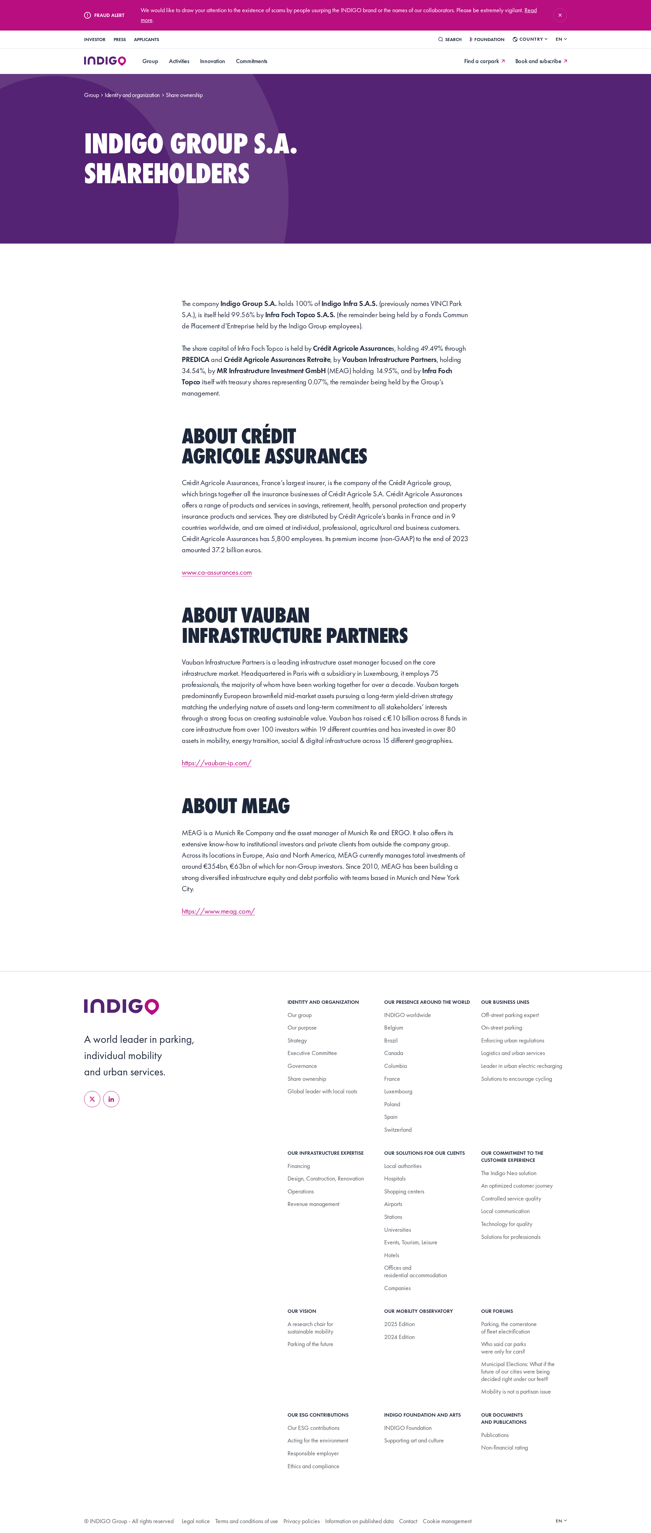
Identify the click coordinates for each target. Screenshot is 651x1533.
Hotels (391, 1255)
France (392, 1078)
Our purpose (302, 1027)
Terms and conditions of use (246, 1521)
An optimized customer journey (517, 1185)
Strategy (297, 1040)
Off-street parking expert (510, 1015)
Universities (397, 1229)
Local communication (505, 1211)
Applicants (146, 39)
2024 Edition (399, 1337)
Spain (390, 1116)
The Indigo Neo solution (508, 1173)
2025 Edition (399, 1324)
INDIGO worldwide (407, 1015)
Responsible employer (313, 1453)
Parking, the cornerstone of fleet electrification (509, 1327)
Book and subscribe (538, 61)
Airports (393, 1204)
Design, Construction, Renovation (326, 1178)
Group (150, 61)
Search (453, 39)
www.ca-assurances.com (217, 572)
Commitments (251, 61)
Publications (495, 1435)
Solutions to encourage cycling (516, 1078)
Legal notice (196, 1521)
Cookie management (447, 1521)
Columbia (395, 1066)
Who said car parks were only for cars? (503, 1347)
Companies (397, 1288)
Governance (302, 1066)
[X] (92, 1099)
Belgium (393, 1027)
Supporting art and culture (414, 1440)
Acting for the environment (318, 1440)
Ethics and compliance (313, 1466)
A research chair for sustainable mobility (310, 1327)
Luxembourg (398, 1091)
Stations (393, 1217)
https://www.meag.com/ (218, 911)
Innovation (212, 61)
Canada (393, 1053)
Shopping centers (404, 1191)
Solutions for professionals (510, 1237)
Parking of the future (310, 1344)
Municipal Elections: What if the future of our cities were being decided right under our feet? (518, 1371)
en (559, 39)
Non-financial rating (504, 1447)
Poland (392, 1104)
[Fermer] (560, 15)
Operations (301, 1191)
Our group (300, 1015)
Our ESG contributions (313, 1428)
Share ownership (307, 1078)
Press (120, 39)
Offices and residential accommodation (415, 1271)
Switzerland (398, 1129)
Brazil (391, 1040)
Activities (179, 61)
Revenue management (313, 1204)
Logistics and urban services (513, 1053)
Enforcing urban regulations (512, 1040)
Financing (299, 1166)
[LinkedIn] (111, 1099)
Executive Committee (312, 1053)
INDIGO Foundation (408, 1428)
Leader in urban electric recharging (521, 1066)
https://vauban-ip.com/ (216, 763)
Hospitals (395, 1178)
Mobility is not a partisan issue (516, 1391)
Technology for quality (506, 1224)
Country (531, 39)
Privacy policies (301, 1521)
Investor (94, 39)
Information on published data (359, 1521)
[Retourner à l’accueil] (121, 1007)
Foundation (489, 39)
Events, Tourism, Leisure (410, 1242)
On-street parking (501, 1027)
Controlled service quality (511, 1198)
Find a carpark (481, 61)
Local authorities (402, 1166)
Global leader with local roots (322, 1091)
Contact (408, 1521)
